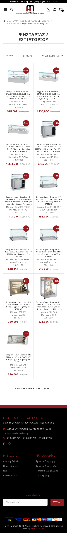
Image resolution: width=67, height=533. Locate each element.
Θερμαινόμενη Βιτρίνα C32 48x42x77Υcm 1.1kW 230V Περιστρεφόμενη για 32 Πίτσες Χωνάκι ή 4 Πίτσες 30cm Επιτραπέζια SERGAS (48, 307)
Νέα (5, 470)
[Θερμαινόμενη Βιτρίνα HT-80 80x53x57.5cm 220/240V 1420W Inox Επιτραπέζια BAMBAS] (49, 234)
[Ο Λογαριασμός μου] (48, 10)
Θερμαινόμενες (11, 24)
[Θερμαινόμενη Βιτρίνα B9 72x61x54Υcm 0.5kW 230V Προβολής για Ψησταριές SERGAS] (18, 287)
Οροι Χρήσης (43, 475)
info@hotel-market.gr (17, 433)
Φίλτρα (10, 55)
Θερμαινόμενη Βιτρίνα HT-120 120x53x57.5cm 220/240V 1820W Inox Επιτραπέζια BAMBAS (18, 253)
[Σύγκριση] (54, 10)
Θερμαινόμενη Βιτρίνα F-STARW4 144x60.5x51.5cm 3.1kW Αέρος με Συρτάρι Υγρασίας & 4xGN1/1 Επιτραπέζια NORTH (18, 149)
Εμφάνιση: (50, 56)
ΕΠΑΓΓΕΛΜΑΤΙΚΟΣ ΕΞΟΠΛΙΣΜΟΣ (23, 21)
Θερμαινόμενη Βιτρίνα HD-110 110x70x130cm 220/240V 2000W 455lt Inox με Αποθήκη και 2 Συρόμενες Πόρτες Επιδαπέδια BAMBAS (48, 149)
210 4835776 (52, 1)
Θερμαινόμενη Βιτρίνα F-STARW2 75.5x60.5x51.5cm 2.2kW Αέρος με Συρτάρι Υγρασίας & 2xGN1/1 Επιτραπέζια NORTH (18, 96)
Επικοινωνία (10, 475)
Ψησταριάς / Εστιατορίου (35, 24)
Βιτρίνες (46, 21)
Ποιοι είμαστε (11, 465)
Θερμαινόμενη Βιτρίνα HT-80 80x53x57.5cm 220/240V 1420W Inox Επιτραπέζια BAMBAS (48, 253)
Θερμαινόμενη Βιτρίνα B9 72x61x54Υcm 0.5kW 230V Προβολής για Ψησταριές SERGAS (18, 305)
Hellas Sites (37, 528)
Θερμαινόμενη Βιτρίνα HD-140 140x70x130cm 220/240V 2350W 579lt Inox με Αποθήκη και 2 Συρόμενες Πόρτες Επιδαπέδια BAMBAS (18, 201)
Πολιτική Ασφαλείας (47, 470)
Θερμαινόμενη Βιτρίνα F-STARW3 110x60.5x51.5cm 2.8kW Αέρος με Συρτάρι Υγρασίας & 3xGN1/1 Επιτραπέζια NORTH (49, 96)
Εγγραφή (57, 502)
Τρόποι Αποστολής (47, 465)
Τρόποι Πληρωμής (46, 461)
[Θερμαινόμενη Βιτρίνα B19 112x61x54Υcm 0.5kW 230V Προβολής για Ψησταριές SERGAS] (18, 339)
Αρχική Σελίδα (11, 461)
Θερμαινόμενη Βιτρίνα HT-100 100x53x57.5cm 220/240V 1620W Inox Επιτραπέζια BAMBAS (48, 200)
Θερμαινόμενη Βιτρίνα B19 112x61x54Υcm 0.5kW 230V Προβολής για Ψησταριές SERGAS (18, 358)
